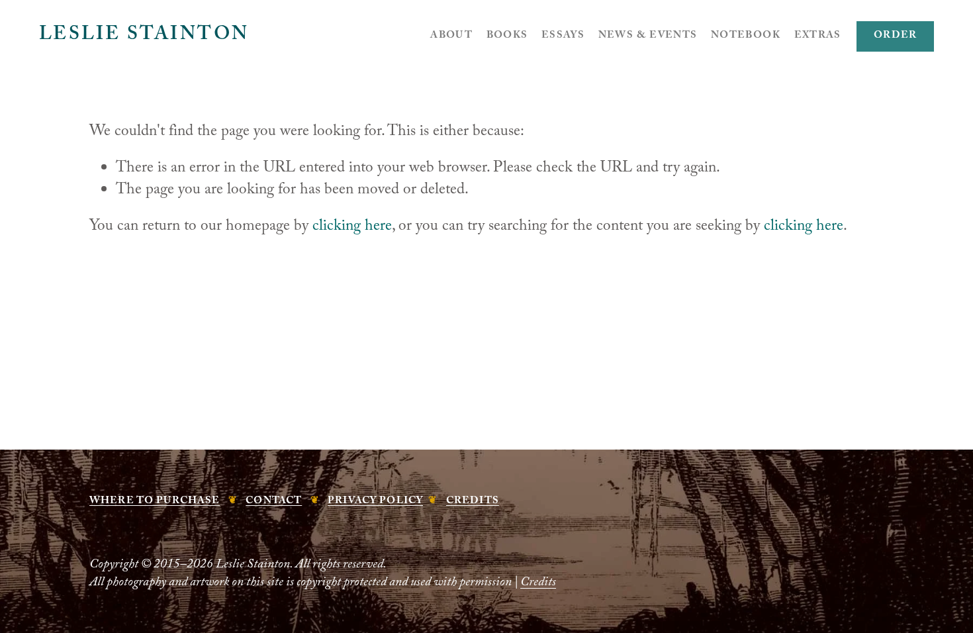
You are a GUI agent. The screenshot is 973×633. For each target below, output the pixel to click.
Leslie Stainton (144, 36)
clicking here (352, 227)
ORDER (895, 36)
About (451, 36)
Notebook (745, 36)
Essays (562, 36)
